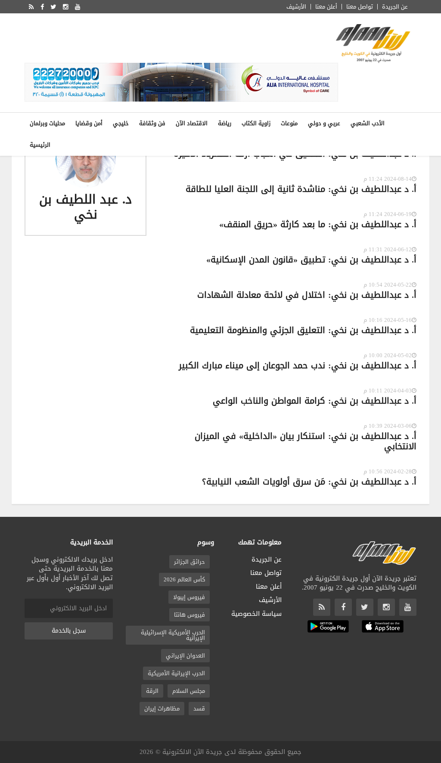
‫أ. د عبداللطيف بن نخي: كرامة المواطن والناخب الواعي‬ (314, 400)
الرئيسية (40, 144)
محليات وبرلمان (47, 123)
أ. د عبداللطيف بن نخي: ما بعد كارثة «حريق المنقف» (317, 224)
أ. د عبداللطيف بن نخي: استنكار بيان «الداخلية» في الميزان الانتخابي (305, 441)
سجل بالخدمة (69, 630)
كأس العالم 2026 (184, 579)
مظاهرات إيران (162, 708)
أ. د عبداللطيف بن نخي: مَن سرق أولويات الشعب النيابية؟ (309, 481)
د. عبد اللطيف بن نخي (85, 207)
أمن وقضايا (88, 123)
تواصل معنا (359, 6)
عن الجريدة (395, 6)
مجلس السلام (188, 691)
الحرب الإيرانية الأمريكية (176, 673)
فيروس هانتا (189, 614)
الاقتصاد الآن (192, 123)
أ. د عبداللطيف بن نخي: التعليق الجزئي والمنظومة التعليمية (303, 330)
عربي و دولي (324, 123)
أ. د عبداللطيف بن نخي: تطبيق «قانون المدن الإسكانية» (311, 259)
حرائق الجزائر (189, 561)
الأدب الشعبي (368, 123)
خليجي (121, 123)
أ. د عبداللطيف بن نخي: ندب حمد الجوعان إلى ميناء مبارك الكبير (297, 365)
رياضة (224, 123)
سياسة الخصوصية (256, 614)
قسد (199, 708)
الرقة (152, 691)
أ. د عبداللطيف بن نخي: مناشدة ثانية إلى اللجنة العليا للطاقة (301, 189)
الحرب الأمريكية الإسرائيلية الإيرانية (173, 635)
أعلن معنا (326, 6)
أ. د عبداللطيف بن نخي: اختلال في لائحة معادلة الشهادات (306, 295)
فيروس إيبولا (189, 597)
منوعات (289, 123)
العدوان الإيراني (185, 655)
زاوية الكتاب (256, 123)
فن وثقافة (152, 123)
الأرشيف (296, 6)
